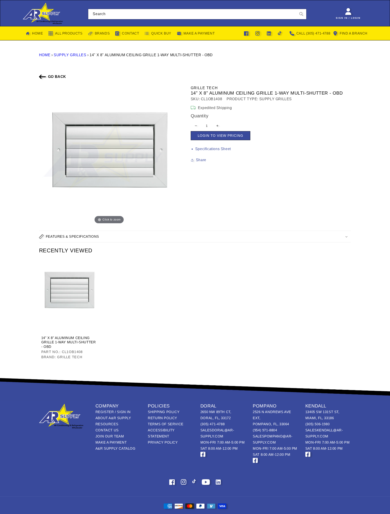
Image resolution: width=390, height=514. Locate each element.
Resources (106, 424)
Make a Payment (111, 442)
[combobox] (197, 14)
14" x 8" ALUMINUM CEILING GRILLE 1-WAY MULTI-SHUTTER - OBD (68, 342)
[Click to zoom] (109, 154)
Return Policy (162, 418)
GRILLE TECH (204, 88)
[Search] (301, 14)
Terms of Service (165, 424)
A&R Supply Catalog (115, 448)
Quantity (199, 115)
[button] (195, 236)
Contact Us (107, 430)
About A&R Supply (113, 418)
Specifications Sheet (213, 149)
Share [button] (201, 160)
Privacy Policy (163, 442)
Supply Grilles (70, 55)
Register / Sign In (113, 412)
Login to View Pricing (220, 135)
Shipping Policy (163, 412)
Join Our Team (109, 436)
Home (44, 55)
